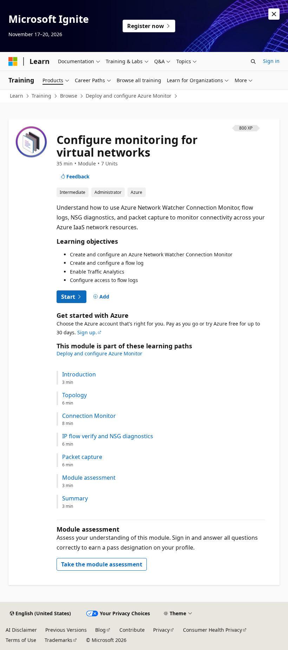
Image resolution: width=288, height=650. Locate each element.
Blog (100, 629)
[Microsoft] (13, 61)
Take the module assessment (101, 564)
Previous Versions (66, 629)
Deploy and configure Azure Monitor (128, 95)
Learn (16, 95)
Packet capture (82, 457)
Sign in (271, 61)
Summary (75, 498)
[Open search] (253, 61)
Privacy (161, 629)
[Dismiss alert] (274, 14)
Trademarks (58, 640)
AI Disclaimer (21, 629)
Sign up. (87, 332)
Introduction (79, 374)
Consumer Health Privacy (212, 629)
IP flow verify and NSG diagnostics (107, 436)
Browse (68, 95)
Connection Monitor (89, 416)
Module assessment (89, 477)
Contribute (132, 629)
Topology (74, 395)
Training (41, 95)
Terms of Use (21, 640)
